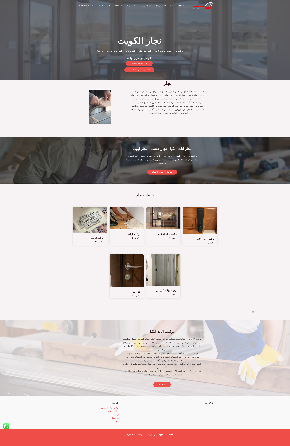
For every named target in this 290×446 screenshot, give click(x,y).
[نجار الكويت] (202, 5)
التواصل (100, 5)
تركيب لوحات (131, 5)
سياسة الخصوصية (86, 5)
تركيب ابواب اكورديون (164, 5)
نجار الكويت (181, 5)
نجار (108, 5)
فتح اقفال (118, 5)
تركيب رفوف (145, 5)
